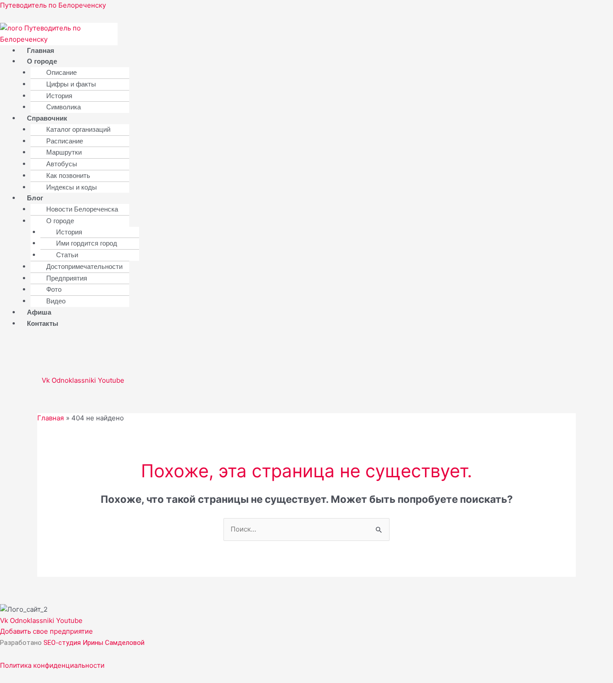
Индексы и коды (71, 187)
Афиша (39, 312)
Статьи (67, 255)
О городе (42, 61)
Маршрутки (64, 152)
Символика (63, 107)
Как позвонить (68, 175)
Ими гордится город (86, 243)
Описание (61, 72)
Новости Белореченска (82, 209)
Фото (53, 289)
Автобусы (61, 164)
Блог (35, 198)
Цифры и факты (71, 84)
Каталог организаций (78, 129)
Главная (40, 50)
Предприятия (66, 278)
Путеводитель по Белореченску (53, 5)
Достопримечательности (84, 266)
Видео (56, 301)
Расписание (64, 141)
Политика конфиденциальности (52, 665)
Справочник (47, 118)
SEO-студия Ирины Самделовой (94, 643)
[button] (207, 61)
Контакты (42, 323)
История (59, 95)
